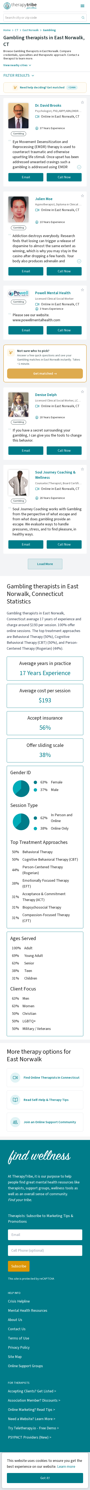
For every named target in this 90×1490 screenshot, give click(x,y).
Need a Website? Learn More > (31, 1419)
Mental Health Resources (27, 1310)
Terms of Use (18, 1338)
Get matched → (45, 373)
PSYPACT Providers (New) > (29, 1437)
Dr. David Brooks (48, 105)
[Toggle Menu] (82, 6)
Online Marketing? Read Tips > (31, 1409)
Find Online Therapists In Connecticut (52, 1077)
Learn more (66, 1466)
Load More (45, 564)
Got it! (45, 1478)
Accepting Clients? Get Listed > (32, 1391)
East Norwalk (31, 30)
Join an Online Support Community (50, 1122)
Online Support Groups (25, 1366)
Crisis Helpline (19, 1301)
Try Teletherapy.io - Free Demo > (33, 1428)
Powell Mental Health (53, 293)
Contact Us (17, 1329)
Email (26, 177)
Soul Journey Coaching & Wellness (55, 475)
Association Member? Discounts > (34, 1400)
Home (7, 30)
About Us (15, 1319)
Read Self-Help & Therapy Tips (46, 1100)
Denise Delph (46, 394)
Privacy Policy (19, 1347)
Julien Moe (44, 199)
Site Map (15, 1356)
